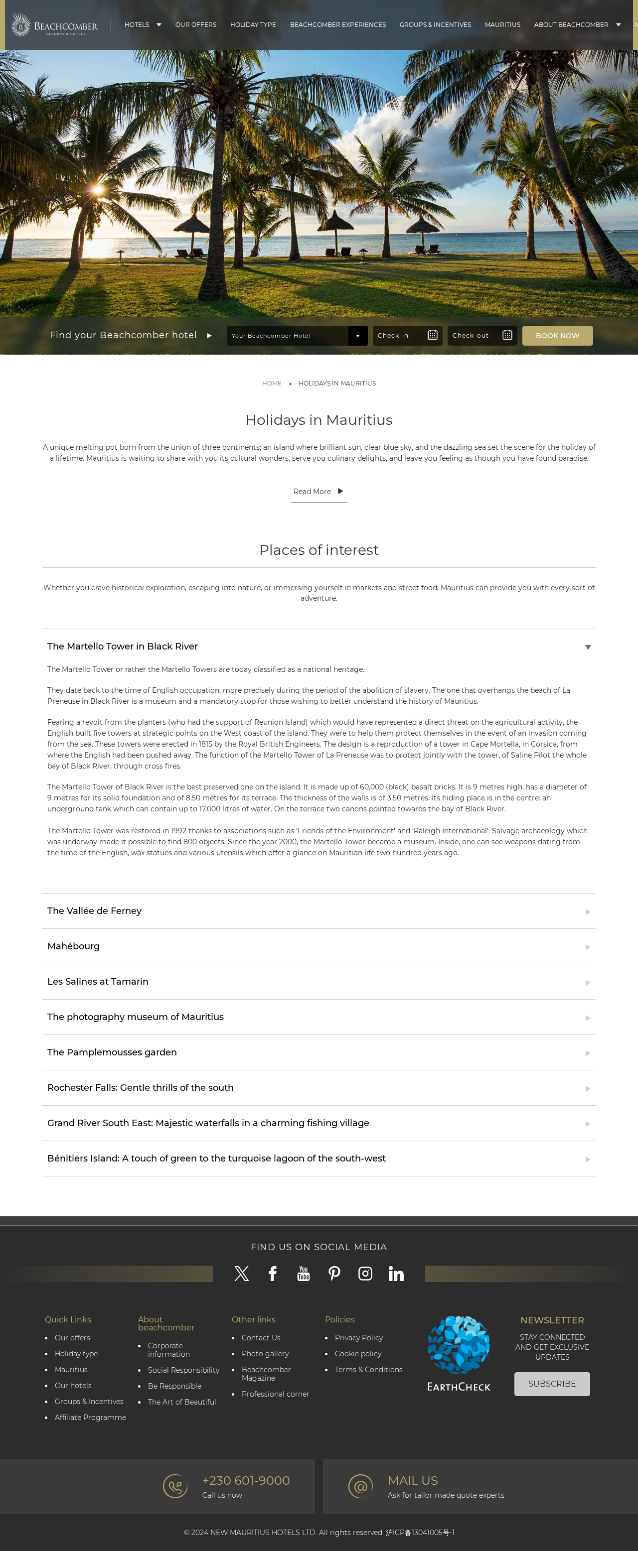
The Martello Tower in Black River (122, 646)
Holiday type (253, 24)
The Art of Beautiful (182, 1402)
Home (272, 383)
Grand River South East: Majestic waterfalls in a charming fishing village (208, 1123)
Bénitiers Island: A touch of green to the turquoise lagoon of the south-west (216, 1158)
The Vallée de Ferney (94, 910)
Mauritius (502, 24)
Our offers (72, 1338)
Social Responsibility (183, 1370)
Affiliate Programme (90, 1418)
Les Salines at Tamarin (98, 981)
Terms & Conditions (369, 1370)
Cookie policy (358, 1354)
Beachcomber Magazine (266, 1374)
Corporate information (169, 1350)
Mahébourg (73, 946)
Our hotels (73, 1386)
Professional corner (276, 1394)
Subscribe (552, 1384)
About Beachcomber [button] (571, 24)
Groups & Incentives (435, 24)
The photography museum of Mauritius (135, 1017)
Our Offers (195, 24)
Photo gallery (265, 1354)
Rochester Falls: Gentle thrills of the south (140, 1087)
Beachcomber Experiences (338, 24)
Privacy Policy (359, 1338)
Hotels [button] (137, 24)
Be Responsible (174, 1386)
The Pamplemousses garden (112, 1052)
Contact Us (261, 1338)
